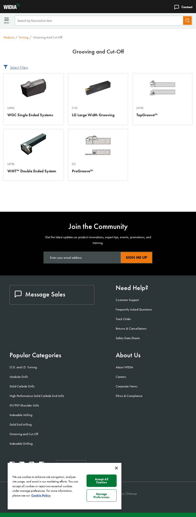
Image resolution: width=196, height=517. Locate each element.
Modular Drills (19, 377)
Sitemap (132, 493)
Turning (23, 37)
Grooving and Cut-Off (24, 434)
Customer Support (127, 300)
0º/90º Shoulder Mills (24, 405)
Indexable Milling (21, 415)
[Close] (116, 468)
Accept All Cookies (101, 480)
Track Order (123, 319)
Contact (186, 7)
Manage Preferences (101, 495)
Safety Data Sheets (128, 338)
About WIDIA (124, 367)
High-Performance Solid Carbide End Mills (37, 396)
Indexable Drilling (21, 443)
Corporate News (126, 386)
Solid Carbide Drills (22, 386)
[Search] (187, 20)
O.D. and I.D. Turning (23, 367)
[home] (10, 7)
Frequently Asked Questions (134, 309)
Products (9, 37)
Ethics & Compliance (129, 396)
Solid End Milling (21, 424)
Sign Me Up (136, 257)
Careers (121, 377)
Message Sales (45, 294)
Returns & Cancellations (131, 328)
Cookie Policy (41, 495)
